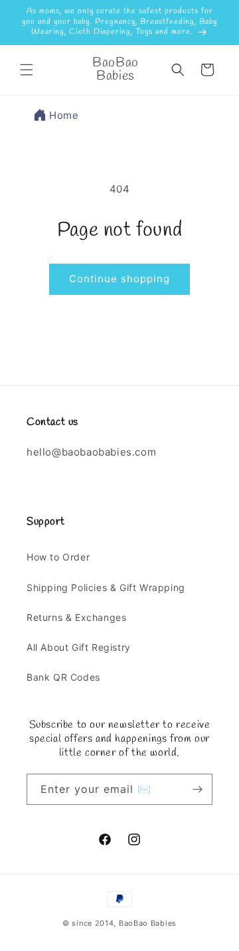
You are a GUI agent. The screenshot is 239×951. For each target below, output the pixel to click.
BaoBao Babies (148, 923)
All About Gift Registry (79, 647)
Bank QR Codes (63, 677)
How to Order (58, 556)
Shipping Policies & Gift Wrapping (106, 587)
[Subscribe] (197, 789)
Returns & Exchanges (76, 617)
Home (63, 115)
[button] (26, 69)
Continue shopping (119, 278)
